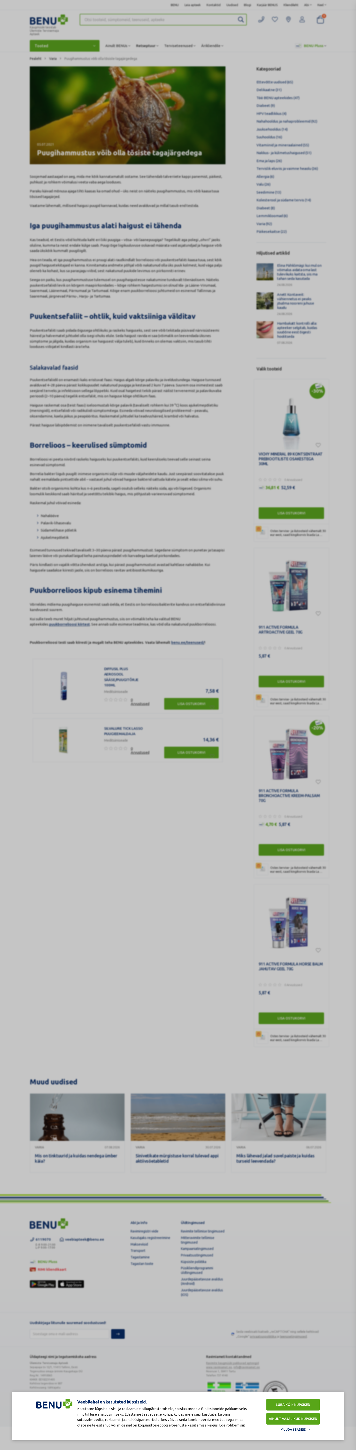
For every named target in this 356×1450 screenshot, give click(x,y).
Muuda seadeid (293, 1429)
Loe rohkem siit (232, 1425)
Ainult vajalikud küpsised (293, 1419)
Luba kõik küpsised (293, 1405)
